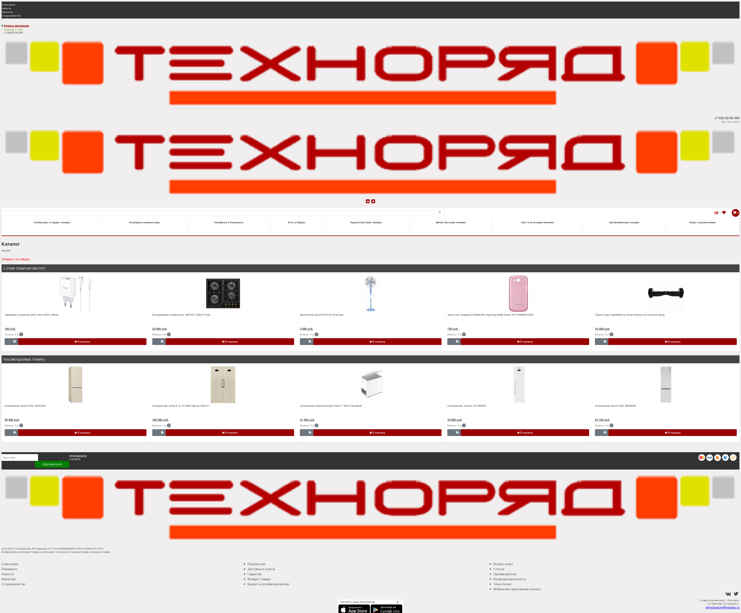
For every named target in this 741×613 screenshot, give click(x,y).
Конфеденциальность (509, 579)
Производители (504, 574)
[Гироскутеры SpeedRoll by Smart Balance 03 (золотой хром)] (666, 293)
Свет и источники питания (537, 222)
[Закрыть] (396, 604)
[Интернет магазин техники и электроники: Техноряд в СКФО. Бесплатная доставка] (370, 72)
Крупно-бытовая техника (366, 222)
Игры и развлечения (703, 222)
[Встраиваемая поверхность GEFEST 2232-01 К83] (223, 293)
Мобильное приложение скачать (517, 589)
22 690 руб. (159, 329)
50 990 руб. (12, 420)
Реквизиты (9, 569)
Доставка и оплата (261, 569)
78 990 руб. (454, 420)
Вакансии (7, 12)
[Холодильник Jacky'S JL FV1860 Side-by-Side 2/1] (223, 384)
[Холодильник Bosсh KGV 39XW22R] (666, 384)
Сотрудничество (11, 15)
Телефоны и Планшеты (229, 222)
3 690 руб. (306, 329)
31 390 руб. (307, 420)
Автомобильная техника (624, 222)
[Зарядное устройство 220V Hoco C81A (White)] (75, 293)
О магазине (8, 4)
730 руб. (452, 329)
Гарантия (254, 574)
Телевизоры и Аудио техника (51, 222)
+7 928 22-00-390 (726, 118)
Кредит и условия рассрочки (268, 584)
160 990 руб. (160, 420)
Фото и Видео (296, 222)
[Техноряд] (370, 161)
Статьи (498, 569)
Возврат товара (259, 579)
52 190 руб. (602, 420)
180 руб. (10, 329)
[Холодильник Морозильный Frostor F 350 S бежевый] (371, 384)
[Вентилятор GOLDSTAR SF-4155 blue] (371, 293)
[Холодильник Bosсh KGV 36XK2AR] (75, 384)
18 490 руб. (602, 329)
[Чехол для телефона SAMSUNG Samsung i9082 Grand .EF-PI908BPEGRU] (518, 293)
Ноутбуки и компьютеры (144, 222)
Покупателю (257, 564)
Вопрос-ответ (503, 564)
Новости (6, 8)
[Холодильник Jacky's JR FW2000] (518, 384)
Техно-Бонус (502, 584)
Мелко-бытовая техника (451, 222)
